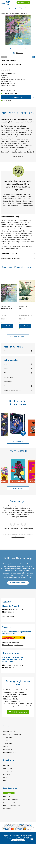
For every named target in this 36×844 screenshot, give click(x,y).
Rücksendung (19, 645)
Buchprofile (7, 749)
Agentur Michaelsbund (11, 805)
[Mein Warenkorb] (26, 8)
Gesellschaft (7, 765)
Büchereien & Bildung (11, 799)
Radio (5, 777)
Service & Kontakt (8, 616)
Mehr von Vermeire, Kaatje (18, 336)
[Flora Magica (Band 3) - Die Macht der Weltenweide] (18, 423)
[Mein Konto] (15, 8)
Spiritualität (7, 771)
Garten (5, 364)
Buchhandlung (8, 808)
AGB (27, 838)
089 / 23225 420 (9, 667)
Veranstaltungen (9, 802)
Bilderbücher (7, 351)
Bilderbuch (6, 368)
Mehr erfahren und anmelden (18, 583)
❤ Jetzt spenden (23, 3)
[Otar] (27, 289)
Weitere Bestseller (18, 488)
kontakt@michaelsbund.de (14, 610)
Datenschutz (17, 836)
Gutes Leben (7, 768)
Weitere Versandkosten (10, 642)
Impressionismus (8, 381)
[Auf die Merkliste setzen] (33, 97)
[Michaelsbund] (5, 3)
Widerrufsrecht (7, 645)
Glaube (5, 746)
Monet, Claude (7, 386)
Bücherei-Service (9, 752)
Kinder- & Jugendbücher (12, 734)
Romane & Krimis (9, 731)
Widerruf (21, 838)
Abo (4, 780)
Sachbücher (7, 737)
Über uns (6, 796)
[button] (10, 48)
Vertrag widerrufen (18, 840)
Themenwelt (7, 743)
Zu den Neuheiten (18, 441)
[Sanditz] (18, 470)
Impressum (7, 836)
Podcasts (6, 774)
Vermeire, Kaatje (8, 61)
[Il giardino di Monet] (9, 289)
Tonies (5, 740)
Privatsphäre (27, 836)
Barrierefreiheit (12, 838)
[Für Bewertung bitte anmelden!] (5, 70)
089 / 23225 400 (9, 612)
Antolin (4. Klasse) (8, 377)
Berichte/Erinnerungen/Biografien (12, 390)
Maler (5, 373)
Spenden (9, 793)
